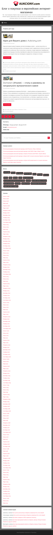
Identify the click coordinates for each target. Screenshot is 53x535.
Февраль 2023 (6, 288)
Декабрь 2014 (6, 489)
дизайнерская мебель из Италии (10, 64)
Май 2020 (5, 363)
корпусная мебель (13, 66)
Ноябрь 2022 (6, 295)
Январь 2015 (6, 486)
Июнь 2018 (6, 418)
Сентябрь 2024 (7, 248)
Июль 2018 (6, 415)
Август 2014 (6, 498)
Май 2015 (5, 477)
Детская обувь (28, 173)
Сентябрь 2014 (7, 496)
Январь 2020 (6, 373)
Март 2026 (6, 208)
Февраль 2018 (6, 423)
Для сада (31, 64)
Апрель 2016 (6, 453)
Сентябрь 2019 (7, 382)
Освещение (28, 67)
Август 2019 (6, 385)
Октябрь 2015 (6, 465)
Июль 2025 (6, 224)
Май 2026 (5, 203)
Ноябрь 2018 (6, 406)
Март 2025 (5, 234)
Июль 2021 (5, 333)
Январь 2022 (6, 319)
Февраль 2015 (6, 484)
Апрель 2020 (6, 366)
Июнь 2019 (6, 389)
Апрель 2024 (6, 260)
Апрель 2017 (6, 441)
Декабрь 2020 (6, 349)
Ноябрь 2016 (6, 444)
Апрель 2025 (6, 231)
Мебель (23, 66)
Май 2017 (5, 439)
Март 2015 (5, 481)
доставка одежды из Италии (39, 180)
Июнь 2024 (6, 255)
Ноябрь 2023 (6, 272)
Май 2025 (5, 229)
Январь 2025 (6, 238)
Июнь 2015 (5, 474)
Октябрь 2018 (6, 408)
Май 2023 (5, 281)
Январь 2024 (6, 267)
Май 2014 (5, 503)
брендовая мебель (26, 62)
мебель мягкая (10, 67)
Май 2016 (5, 451)
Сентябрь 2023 (7, 274)
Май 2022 (5, 309)
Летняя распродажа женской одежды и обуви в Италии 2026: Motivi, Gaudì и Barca (24, 153)
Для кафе (26, 64)
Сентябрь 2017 (7, 432)
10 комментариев (9, 111)
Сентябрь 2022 (7, 300)
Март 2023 (5, 286)
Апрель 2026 (6, 205)
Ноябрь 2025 (6, 217)
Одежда (15, 177)
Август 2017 (6, 434)
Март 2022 (5, 314)
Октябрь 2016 (6, 446)
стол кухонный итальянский (43, 67)
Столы (4, 69)
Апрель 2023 (6, 283)
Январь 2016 (6, 460)
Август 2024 (6, 250)
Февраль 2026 (6, 210)
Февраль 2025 (6, 236)
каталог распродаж (9, 183)
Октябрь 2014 (6, 493)
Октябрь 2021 (6, 326)
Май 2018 (5, 420)
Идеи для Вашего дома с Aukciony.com (22, 40)
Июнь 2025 (6, 227)
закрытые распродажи (38, 64)
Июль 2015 (5, 472)
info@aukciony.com (12, 127)
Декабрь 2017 (6, 425)
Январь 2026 (6, 212)
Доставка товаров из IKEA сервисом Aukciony (24, 517)
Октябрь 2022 (6, 297)
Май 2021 (5, 338)
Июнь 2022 (6, 307)
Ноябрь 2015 (6, 463)
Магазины (46, 175)
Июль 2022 (6, 305)
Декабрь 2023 (6, 269)
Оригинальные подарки (19, 67)
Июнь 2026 (6, 201)
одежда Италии (26, 183)
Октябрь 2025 (6, 220)
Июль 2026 (6, 198)
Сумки (20, 177)
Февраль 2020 (6, 371)
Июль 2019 (6, 387)
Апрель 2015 (6, 479)
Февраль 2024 (6, 264)
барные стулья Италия (16, 62)
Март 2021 (5, 342)
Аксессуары (7, 62)
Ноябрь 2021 (6, 323)
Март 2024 (5, 262)
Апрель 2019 (6, 394)
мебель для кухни (41, 66)
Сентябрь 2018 (7, 411)
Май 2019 (5, 392)
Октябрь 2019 (6, 380)
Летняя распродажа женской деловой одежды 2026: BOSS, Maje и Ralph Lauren (23, 151)
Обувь (10, 177)
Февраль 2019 (6, 399)
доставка (28, 180)
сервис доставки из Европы (11, 186)
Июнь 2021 (5, 335)
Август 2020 (6, 359)
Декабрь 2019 (6, 375)
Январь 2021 (6, 347)
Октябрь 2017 (6, 430)
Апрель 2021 (6, 340)
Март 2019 (5, 397)
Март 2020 (6, 368)
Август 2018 (6, 413)
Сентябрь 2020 (7, 356)
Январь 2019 (6, 401)
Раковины (34, 67)
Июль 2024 (6, 253)
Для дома (21, 64)
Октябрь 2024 (6, 246)
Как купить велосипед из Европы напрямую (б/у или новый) (28, 512)
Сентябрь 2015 (7, 467)
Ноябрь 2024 (6, 243)
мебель (19, 66)
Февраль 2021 (6, 345)
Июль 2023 (6, 276)
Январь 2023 (6, 290)
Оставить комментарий (10, 71)
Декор (42, 62)
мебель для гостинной (31, 66)
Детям (34, 174)
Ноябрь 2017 (6, 427)
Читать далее (7, 57)
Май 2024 (5, 257)
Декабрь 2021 (6, 321)
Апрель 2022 (6, 312)
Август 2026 (6, 196)
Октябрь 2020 (6, 354)
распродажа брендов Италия (38, 183)
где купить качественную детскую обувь (14, 180)
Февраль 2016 (6, 458)
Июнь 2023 (6, 279)
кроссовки (17, 183)
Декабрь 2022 (6, 293)
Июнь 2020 (6, 361)
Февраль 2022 (6, 316)
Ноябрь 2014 (6, 491)
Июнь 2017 (5, 437)
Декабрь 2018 (6, 404)
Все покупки (38, 62)
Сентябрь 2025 (7, 222)
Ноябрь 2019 (6, 378)
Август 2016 (6, 448)
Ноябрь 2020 (6, 352)
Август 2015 (6, 470)
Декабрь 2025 (6, 215)
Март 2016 (5, 456)
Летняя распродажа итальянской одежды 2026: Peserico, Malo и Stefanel (22, 149)
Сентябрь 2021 (7, 328)
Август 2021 (6, 330)
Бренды (33, 62)
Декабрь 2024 (6, 241)
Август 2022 (6, 302)
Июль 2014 (5, 500)
